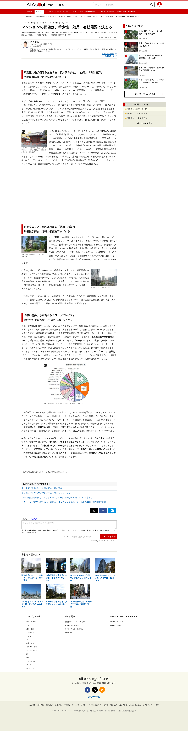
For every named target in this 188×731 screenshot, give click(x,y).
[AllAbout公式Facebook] (87, 690)
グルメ (28, 665)
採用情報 (40, 705)
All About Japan (115, 625)
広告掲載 (58, 705)
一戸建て (30, 11)
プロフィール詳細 (108, 54)
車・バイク (30, 668)
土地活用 (102, 11)
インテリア (67, 11)
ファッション (31, 661)
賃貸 (74, 11)
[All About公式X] (95, 690)
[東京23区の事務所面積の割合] (69, 382)
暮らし (28, 640)
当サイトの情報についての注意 (130, 705)
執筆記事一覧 (109, 56)
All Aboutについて (95, 705)
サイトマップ (147, 705)
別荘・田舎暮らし (91, 11)
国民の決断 (68, 632)
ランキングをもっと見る (145, 94)
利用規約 (67, 705)
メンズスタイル (31, 650)
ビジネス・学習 (31, 647)
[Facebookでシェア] (103, 510)
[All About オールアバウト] (35, 5)
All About (29, 16)
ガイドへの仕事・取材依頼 (74, 629)
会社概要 (32, 705)
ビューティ (30, 632)
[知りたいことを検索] (151, 4)
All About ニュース (116, 622)
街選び (80, 11)
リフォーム (49, 11)
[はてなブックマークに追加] (112, 510)
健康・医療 (30, 629)
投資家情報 (49, 705)
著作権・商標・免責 (110, 705)
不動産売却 (111, 11)
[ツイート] (94, 510)
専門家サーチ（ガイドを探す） (75, 622)
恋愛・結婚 (30, 643)
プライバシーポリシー (79, 705)
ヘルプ (156, 705)
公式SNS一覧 (94, 697)
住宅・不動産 (55, 5)
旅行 (27, 654)
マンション (39, 11)
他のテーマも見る (145, 123)
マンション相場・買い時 (89, 16)
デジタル (29, 636)
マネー (28, 625)
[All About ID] (159, 4)
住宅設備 (58, 11)
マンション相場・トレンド (68, 16)
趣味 (27, 657)
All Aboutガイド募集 (72, 625)
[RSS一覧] (102, 690)
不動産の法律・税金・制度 (126, 11)
